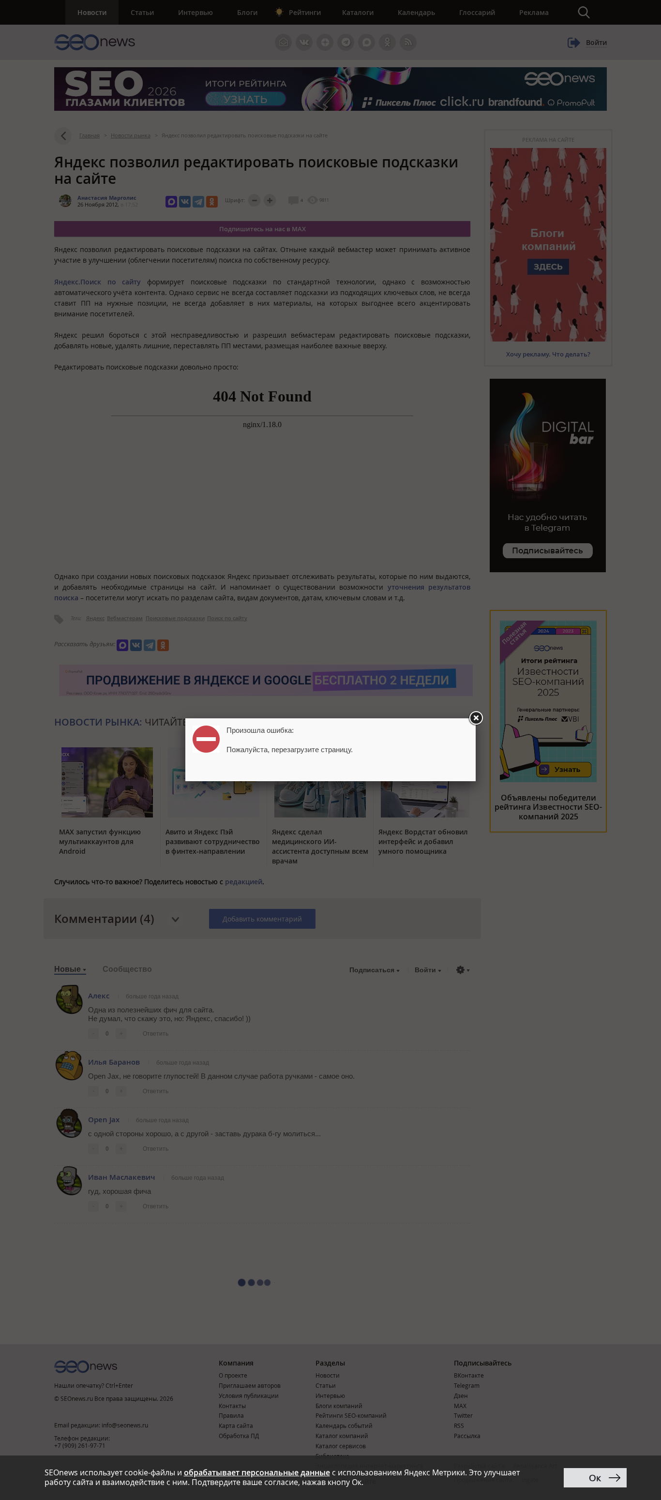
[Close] (475, 718)
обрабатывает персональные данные (257, 1472)
